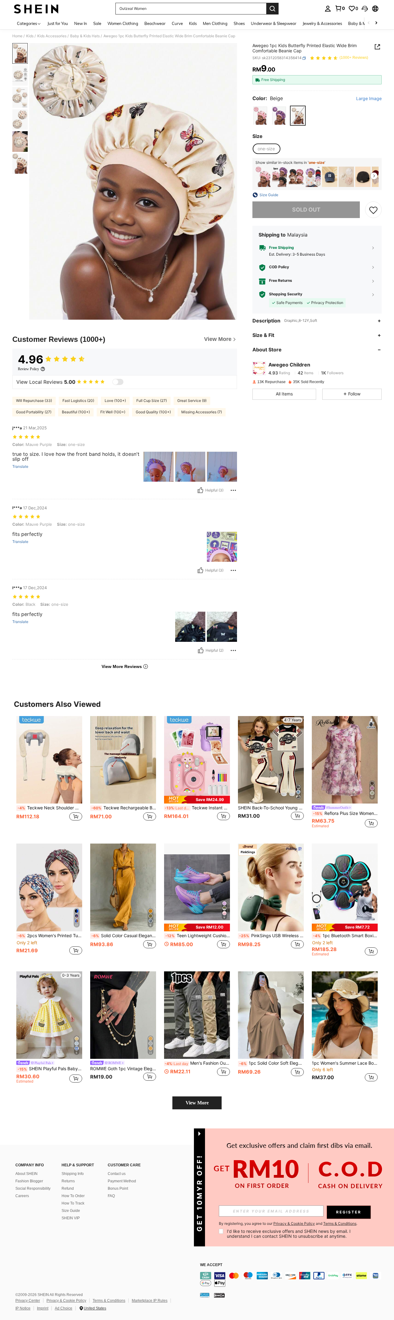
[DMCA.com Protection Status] (219, 1295)
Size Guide (71, 1211)
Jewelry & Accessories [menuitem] (322, 23)
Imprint (42, 1308)
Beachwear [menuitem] (155, 23)
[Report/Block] (233, 490)
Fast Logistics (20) (78, 400)
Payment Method (122, 1181)
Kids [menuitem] (193, 23)
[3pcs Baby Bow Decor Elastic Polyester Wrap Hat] (346, 177)
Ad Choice (63, 1308)
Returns (68, 1181)
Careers (22, 1196)
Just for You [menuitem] (57, 23)
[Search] (272, 8)
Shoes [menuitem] (239, 23)
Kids (30, 36)
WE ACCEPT (211, 1265)
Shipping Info (73, 1174)
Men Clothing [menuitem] (215, 23)
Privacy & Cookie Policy (66, 1300)
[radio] (260, 116)
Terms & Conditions (109, 1300)
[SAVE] (373, 209)
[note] (197, 800)
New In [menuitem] (80, 23)
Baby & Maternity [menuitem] (364, 23)
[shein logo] (36, 8)
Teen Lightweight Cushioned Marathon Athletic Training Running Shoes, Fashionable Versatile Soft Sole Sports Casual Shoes (197, 935)
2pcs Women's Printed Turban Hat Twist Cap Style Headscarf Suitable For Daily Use (50, 935)
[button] (364, 8)
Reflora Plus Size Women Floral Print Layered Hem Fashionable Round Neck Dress (345, 813)
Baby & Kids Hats (85, 36)
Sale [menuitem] (97, 23)
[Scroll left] (369, 23)
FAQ (111, 1196)
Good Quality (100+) (153, 412)
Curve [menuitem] (177, 23)
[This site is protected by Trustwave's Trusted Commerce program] (204, 1295)
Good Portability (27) (33, 412)
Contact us (117, 1174)
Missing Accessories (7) (201, 412)
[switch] (117, 382)
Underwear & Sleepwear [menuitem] (273, 23)
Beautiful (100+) (76, 412)
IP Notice (22, 1308)
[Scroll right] (376, 23)
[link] (340, 8)
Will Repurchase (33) (34, 400)
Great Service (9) (192, 400)
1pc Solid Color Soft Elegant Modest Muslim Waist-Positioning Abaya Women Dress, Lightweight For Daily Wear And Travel (271, 1063)
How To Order (73, 1196)
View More (197, 1102)
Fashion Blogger (29, 1181)
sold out (306, 210)
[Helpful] (200, 490)
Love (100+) (115, 400)
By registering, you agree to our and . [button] (288, 1223)
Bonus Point (118, 1188)
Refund (68, 1188)
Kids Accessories (51, 36)
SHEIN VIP (71, 1218)
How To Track (73, 1203)
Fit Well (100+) (112, 412)
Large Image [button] (369, 98)
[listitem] (263, 177)
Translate (20, 466)
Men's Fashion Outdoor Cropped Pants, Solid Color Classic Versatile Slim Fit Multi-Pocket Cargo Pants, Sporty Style (197, 1063)
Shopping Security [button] (285, 294)
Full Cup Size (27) (151, 400)
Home (17, 36)
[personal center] (328, 8)
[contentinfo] (292, 1279)
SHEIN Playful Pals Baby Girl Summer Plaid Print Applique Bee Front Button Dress (50, 1068)
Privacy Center (27, 1300)
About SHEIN (26, 1174)
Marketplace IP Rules (149, 1300)
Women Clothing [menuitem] (122, 23)
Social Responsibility (32, 1188)
